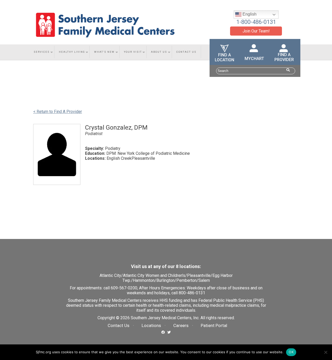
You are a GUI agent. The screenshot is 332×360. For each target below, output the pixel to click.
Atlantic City (110, 275)
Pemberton (186, 280)
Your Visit (133, 51)
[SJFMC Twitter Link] (169, 331)
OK (291, 352)
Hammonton (144, 280)
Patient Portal (214, 325)
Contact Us (186, 51)
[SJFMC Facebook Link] (163, 331)
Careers (181, 325)
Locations (151, 325)
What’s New (104, 51)
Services (42, 51)
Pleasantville (199, 275)
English (249, 14)
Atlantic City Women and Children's (154, 275)
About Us (159, 51)
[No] (325, 352)
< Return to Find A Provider (57, 111)
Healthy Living (72, 51)
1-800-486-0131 (256, 22)
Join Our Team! (256, 31)
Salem (204, 280)
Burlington (165, 280)
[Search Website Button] (288, 70)
